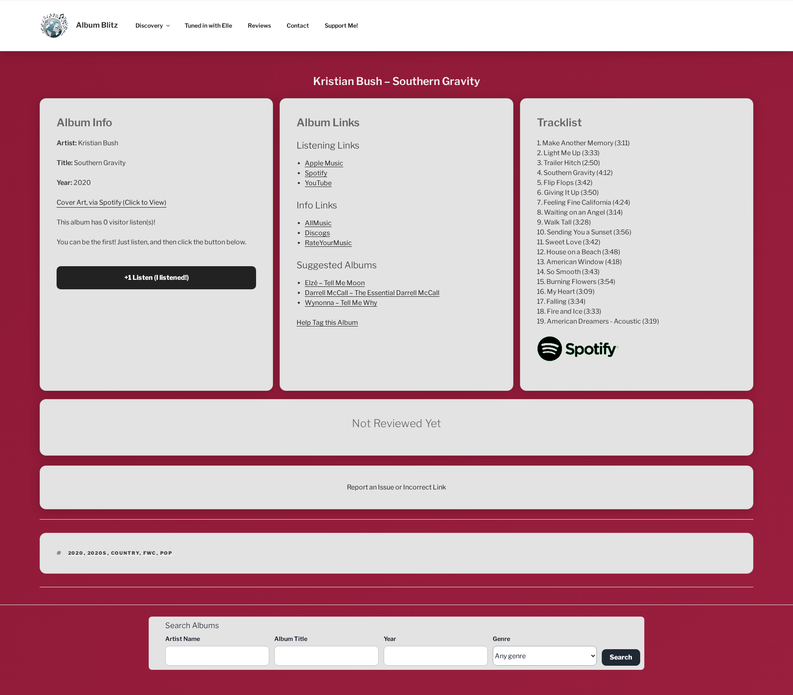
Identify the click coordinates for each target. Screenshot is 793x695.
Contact (298, 25)
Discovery (149, 25)
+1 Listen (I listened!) (156, 277)
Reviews (259, 25)
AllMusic (318, 223)
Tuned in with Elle (208, 25)
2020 (76, 553)
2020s (97, 553)
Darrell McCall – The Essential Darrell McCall (372, 293)
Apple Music (324, 163)
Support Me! (341, 25)
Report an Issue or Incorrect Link (396, 487)
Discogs (317, 233)
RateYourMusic (328, 243)
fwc (150, 553)
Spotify (316, 173)
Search (621, 657)
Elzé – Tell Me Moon (335, 283)
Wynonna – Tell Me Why (341, 303)
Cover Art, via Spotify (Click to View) (111, 202)
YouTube (318, 183)
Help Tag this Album (327, 322)
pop (166, 553)
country (125, 553)
